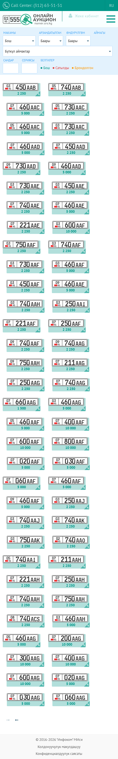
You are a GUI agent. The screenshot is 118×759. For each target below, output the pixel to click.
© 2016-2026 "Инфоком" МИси (59, 739)
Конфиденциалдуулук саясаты (59, 753)
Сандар (8, 60)
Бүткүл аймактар (17, 51)
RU (111, 5)
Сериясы (28, 60)
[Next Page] (17, 720)
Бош (8, 41)
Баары (45, 41)
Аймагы (99, 33)
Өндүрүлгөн (75, 33)
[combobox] (19, 41)
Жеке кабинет (87, 15)
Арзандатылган (50, 33)
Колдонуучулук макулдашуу (59, 746)
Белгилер (47, 60)
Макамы (9, 33)
